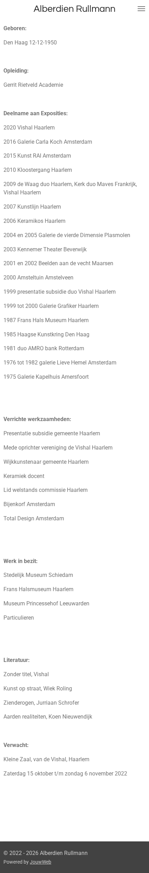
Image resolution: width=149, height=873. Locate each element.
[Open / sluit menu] (141, 8)
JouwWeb (40, 862)
